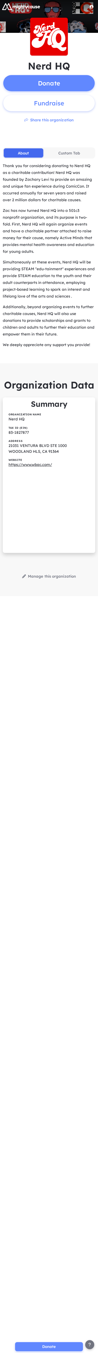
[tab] (23, 152)
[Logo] (21, 6)
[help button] (89, 1344)
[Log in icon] (91, 6)
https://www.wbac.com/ (30, 464)
